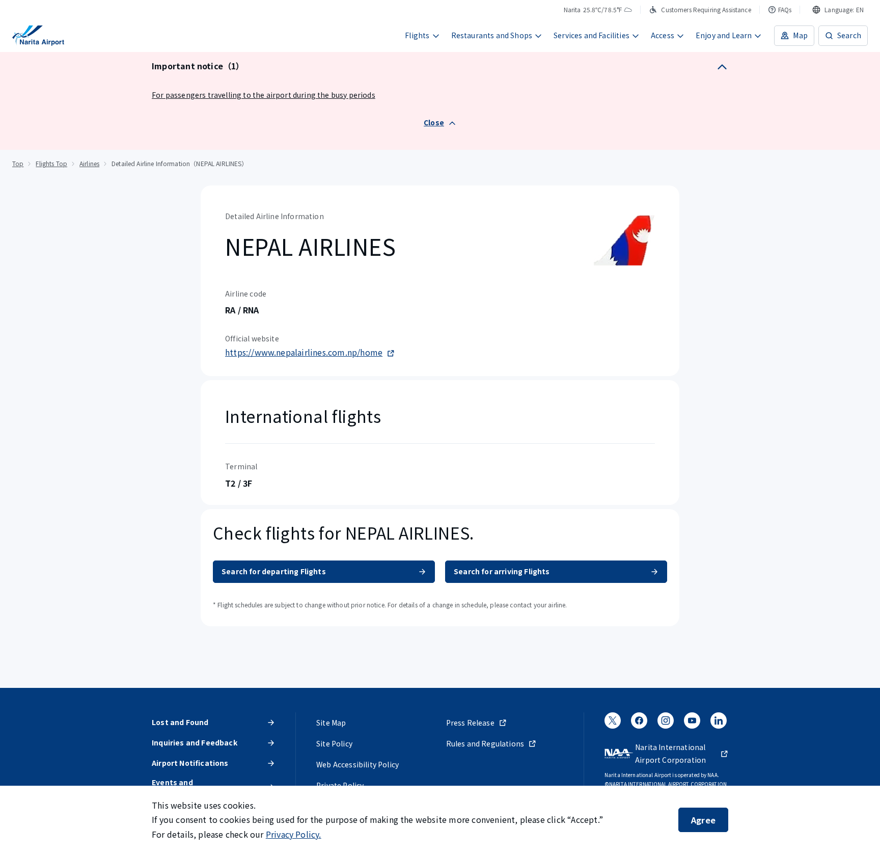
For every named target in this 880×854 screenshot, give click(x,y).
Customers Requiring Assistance (706, 9)
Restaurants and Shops (492, 35)
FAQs (785, 9)
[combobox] (838, 9)
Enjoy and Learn (724, 35)
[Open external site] (612, 723)
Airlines (89, 163)
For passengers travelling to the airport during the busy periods (263, 95)
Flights (417, 35)
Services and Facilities (591, 35)
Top (17, 163)
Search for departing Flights (274, 571)
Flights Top (51, 163)
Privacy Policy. (293, 834)
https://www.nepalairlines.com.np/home (303, 352)
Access (662, 35)
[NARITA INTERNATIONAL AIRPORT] (38, 35)
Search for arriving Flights (502, 571)
